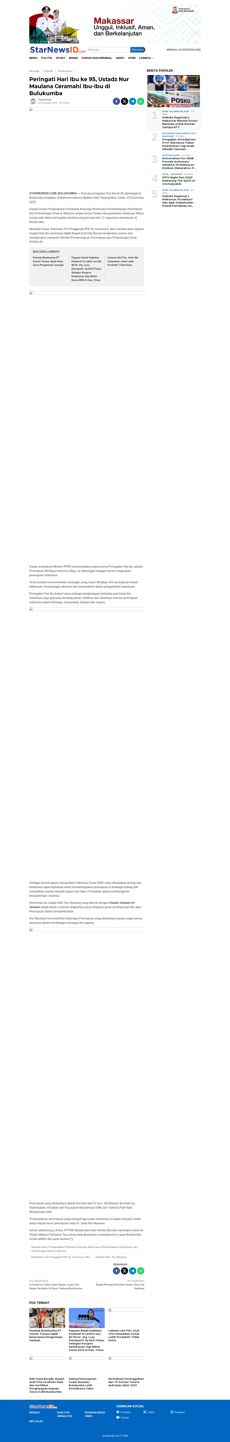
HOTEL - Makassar (172, 174)
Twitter (150, 1412)
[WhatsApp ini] (140, 101)
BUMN (165, 111)
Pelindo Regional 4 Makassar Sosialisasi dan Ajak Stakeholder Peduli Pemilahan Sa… (178, 200)
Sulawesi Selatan (179, 111)
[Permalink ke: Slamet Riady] (32, 101)
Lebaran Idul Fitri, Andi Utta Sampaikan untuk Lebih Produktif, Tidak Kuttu (122, 261)
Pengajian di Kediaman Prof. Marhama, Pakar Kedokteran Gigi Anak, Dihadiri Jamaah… (179, 144)
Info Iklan (36, 1421)
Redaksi (34, 1412)
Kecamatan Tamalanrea (175, 133)
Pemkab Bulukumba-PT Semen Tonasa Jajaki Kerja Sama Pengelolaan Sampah (48, 261)
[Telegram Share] (132, 101)
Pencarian (138, 49)
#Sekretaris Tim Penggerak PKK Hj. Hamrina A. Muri (61, 1257)
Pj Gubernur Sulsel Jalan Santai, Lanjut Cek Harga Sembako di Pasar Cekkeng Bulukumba (55, 1284)
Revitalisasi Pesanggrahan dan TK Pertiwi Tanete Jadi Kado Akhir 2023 (126, 1382)
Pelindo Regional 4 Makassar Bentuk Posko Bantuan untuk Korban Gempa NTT (180, 122)
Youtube (124, 1417)
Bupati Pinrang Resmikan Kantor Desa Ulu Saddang (120, 1284)
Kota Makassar (171, 155)
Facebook (125, 1412)
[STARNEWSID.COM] (57, 49)
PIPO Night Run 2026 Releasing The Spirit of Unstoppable (178, 180)
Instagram (179, 1412)
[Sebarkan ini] (116, 101)
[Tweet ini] (124, 101)
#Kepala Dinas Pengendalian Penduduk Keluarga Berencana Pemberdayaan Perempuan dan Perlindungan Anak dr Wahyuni (84, 1248)
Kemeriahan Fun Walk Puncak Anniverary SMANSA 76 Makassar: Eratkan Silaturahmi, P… (179, 163)
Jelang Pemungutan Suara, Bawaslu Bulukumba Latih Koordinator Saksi (82, 1383)
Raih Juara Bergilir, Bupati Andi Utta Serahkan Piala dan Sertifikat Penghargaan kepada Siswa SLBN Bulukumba (46, 1385)
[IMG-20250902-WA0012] (115, 23)
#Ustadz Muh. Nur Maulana (111, 1257)
